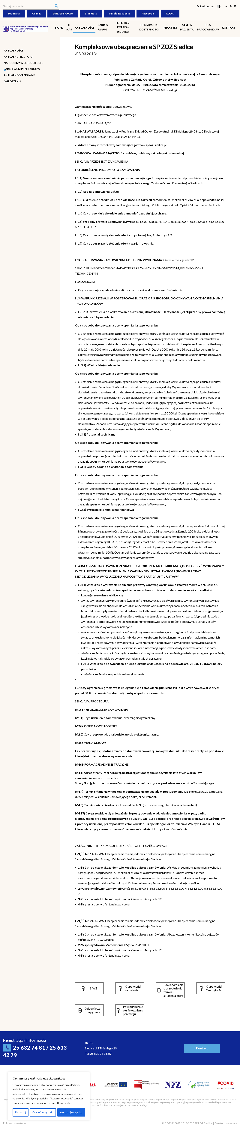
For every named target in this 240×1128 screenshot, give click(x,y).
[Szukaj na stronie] (31, 6)
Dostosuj (20, 1112)
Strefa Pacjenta (187, 27)
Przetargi (14, 13)
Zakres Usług (103, 27)
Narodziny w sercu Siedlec (23, 62)
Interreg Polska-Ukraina (123, 27)
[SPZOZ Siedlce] (25, 28)
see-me (232, 1123)
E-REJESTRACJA (63, 13)
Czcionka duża (235, 6)
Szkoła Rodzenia (119, 13)
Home (59, 27)
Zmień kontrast (205, 6)
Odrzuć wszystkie (42, 1112)
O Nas (69, 27)
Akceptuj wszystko (71, 1112)
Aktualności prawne (19, 75)
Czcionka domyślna (226, 6)
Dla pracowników (208, 27)
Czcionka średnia (230, 6)
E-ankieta (91, 13)
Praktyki (170, 27)
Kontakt (229, 27)
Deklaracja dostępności (149, 27)
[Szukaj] (56, 6)
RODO (170, 13)
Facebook (148, 13)
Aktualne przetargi (18, 56)
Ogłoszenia (12, 81)
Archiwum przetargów (22, 68)
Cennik (36, 13)
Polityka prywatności (15, 1123)
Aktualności (84, 27)
